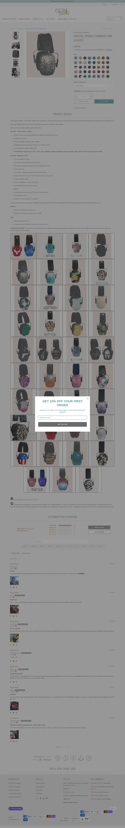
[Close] (88, 398)
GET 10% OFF (62, 424)
